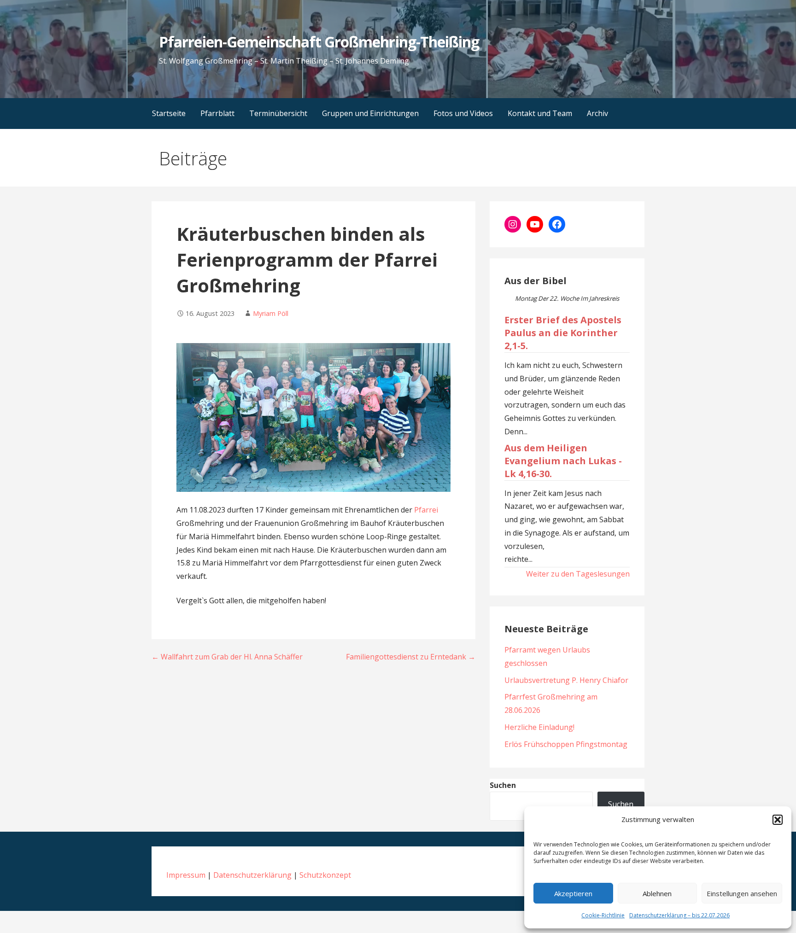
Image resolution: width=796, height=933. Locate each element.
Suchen (503, 785)
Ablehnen (657, 893)
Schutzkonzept (325, 875)
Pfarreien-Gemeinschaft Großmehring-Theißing (319, 42)
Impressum (185, 875)
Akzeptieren (573, 893)
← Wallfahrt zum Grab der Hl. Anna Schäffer (227, 657)
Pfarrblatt (217, 113)
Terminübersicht (278, 113)
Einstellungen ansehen (742, 893)
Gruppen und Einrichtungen (370, 113)
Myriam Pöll (270, 313)
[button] (777, 819)
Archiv (597, 113)
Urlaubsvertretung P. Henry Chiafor (566, 680)
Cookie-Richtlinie (603, 915)
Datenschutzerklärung (252, 875)
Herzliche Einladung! (539, 727)
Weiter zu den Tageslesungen (578, 574)
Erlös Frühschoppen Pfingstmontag (565, 744)
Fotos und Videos (463, 113)
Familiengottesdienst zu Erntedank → (410, 657)
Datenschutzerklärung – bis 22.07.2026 (679, 915)
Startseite (169, 113)
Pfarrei (426, 510)
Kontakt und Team (540, 113)
